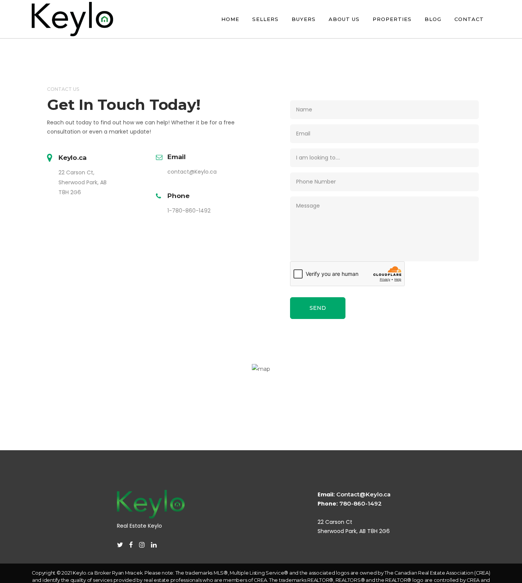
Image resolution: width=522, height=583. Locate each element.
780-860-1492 (360, 503)
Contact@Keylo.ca (363, 494)
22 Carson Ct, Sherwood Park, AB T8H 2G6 (82, 182)
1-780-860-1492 (189, 210)
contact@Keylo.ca (192, 172)
